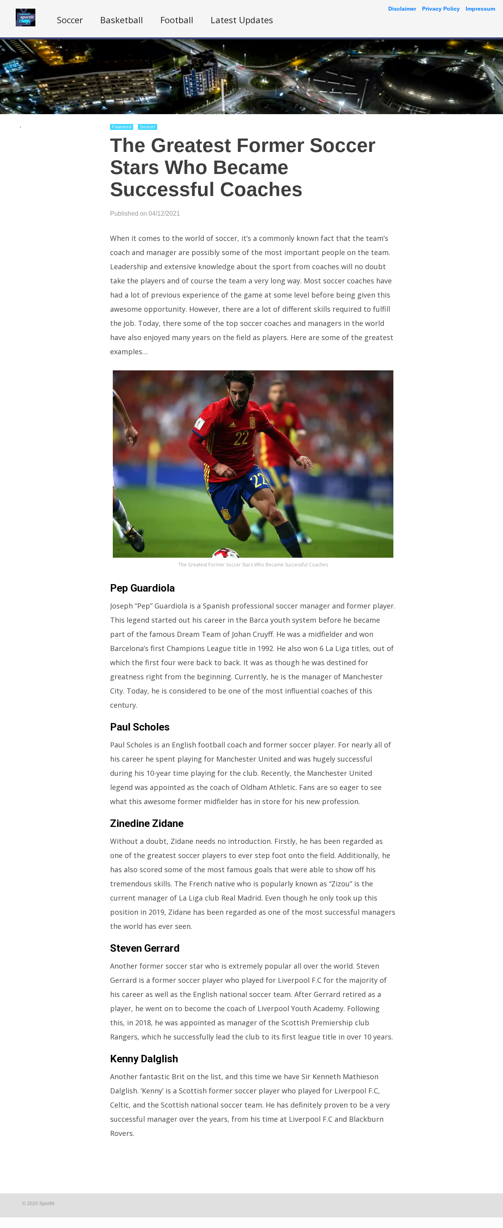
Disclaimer (402, 9)
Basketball (121, 20)
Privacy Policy (441, 9)
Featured (121, 126)
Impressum (480, 9)
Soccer (70, 20)
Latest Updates (242, 20)
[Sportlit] (25, 24)
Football (176, 20)
